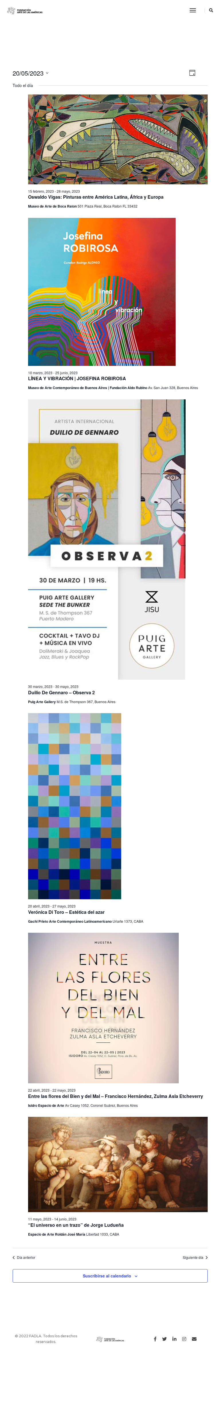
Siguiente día (193, 1257)
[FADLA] (24, 10)
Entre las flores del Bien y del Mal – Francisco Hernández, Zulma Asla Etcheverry (115, 1096)
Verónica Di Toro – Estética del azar (66, 912)
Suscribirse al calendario (107, 1276)
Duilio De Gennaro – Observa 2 (61, 692)
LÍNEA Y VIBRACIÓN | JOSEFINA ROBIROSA (77, 378)
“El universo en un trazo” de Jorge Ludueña (76, 1225)
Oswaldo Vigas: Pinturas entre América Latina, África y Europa (96, 197)
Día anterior (26, 1257)
